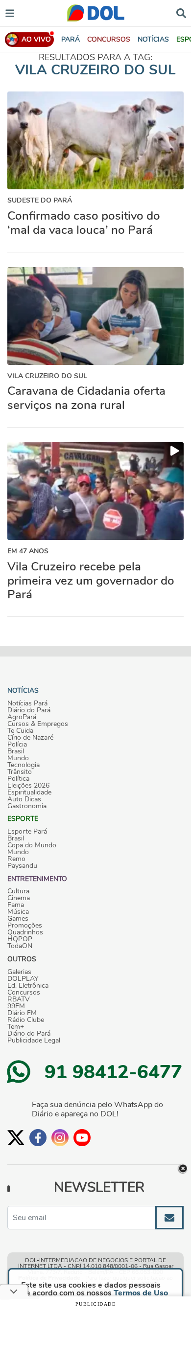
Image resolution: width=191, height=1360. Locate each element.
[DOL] (95, 13)
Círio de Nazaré (30, 737)
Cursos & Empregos (37, 724)
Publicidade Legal (33, 1040)
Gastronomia (27, 806)
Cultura (18, 891)
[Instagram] (60, 1137)
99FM (16, 1006)
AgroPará (21, 717)
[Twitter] (15, 1137)
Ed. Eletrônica (27, 985)
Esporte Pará (27, 831)
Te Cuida (20, 730)
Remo (16, 859)
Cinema (18, 898)
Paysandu (22, 865)
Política (18, 778)
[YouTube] (82, 1137)
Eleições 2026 (28, 785)
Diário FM (22, 1013)
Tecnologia (23, 765)
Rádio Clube (25, 1020)
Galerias (19, 972)
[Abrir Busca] (181, 12)
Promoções (24, 925)
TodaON (19, 946)
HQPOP (19, 939)
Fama (15, 905)
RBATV (18, 999)
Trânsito (19, 772)
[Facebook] (38, 1137)
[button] (108, 39)
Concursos (23, 992)
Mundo (18, 758)
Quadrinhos (25, 932)
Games (17, 918)
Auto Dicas (24, 799)
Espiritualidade (29, 792)
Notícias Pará (27, 703)
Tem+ (15, 1026)
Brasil (15, 751)
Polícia (17, 744)
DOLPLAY (22, 978)
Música (18, 911)
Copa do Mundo (31, 845)
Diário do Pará (28, 710)
